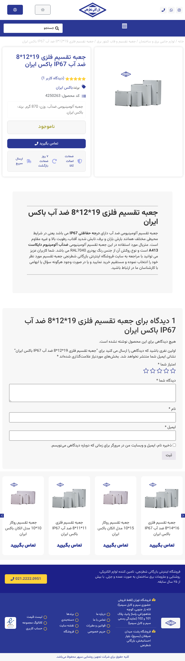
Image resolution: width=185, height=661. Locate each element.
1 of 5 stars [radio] (173, 371)
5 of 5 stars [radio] (146, 371)
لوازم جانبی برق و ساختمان (157, 41)
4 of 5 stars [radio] (153, 371)
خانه (181, 41)
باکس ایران (64, 88)
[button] (2, 516)
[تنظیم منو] (124, 26)
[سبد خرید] (43, 10)
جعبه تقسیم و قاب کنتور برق (116, 41)
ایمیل (170, 427)
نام (172, 409)
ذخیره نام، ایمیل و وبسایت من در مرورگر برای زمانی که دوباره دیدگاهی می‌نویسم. (111, 446)
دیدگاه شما (166, 381)
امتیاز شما (167, 365)
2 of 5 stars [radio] (166, 371)
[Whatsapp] (171, 10)
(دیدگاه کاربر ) (52, 78)
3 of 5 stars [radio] (159, 371)
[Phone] (163, 10)
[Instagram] (179, 10)
